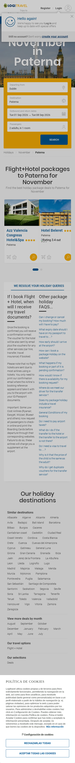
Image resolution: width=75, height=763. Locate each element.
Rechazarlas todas (37, 743)
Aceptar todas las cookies (37, 753)
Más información (55, 726)
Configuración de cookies (38, 734)
